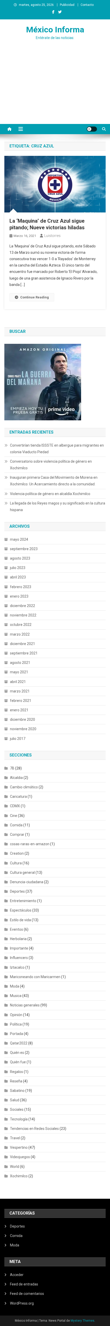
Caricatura (18, 796)
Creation (17, 853)
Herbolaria (18, 939)
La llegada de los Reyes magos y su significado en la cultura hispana (57, 506)
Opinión (16, 1015)
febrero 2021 (20, 701)
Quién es (17, 1053)
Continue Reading (34, 297)
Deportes (17, 891)
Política (16, 1024)
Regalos (16, 1072)
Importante (19, 948)
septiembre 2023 (24, 549)
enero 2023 (19, 596)
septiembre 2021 (24, 653)
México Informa (55, 29)
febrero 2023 (20, 587)
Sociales (17, 1109)
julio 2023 (17, 568)
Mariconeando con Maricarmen (35, 977)
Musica (15, 996)
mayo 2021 (19, 672)
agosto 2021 (20, 663)
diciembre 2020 (22, 719)
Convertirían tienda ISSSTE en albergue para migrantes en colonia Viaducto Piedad (57, 448)
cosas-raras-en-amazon (29, 844)
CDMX (15, 806)
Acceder (17, 1275)
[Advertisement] (55, 92)
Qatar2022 (18, 1043)
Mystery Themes (82, 1320)
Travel (15, 1138)
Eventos (16, 929)
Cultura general (22, 872)
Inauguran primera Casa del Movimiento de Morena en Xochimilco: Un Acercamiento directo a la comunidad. (53, 480)
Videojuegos (20, 1157)
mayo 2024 (19, 539)
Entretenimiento (23, 901)
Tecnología (19, 1119)
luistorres (52, 236)
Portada (16, 1034)
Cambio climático (24, 787)
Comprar (17, 834)
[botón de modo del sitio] (92, 129)
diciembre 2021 (22, 644)
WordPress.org (22, 1303)
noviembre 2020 (23, 729)
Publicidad (67, 5)
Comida (16, 825)
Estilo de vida (20, 920)
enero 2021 (19, 710)
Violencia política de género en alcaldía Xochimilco (50, 494)
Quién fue (18, 1062)
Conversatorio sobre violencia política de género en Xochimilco (51, 464)
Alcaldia (16, 778)
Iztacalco (17, 967)
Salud (14, 1100)
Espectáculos (20, 910)
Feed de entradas (24, 1284)
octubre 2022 (20, 625)
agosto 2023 (20, 558)
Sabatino (17, 1091)
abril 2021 (18, 682)
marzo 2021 (20, 691)
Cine (13, 816)
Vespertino (19, 1147)
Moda (14, 986)
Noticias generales (25, 1005)
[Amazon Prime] (42, 382)
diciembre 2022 (22, 606)
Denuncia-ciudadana (26, 882)
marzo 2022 (20, 634)
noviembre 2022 (23, 615)
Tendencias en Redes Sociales (34, 1129)
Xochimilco (19, 1176)
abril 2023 (18, 577)
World (14, 1167)
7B (12, 768)
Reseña (16, 1081)
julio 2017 (17, 739)
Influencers (19, 958)
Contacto (87, 5)
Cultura (16, 863)
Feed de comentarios (27, 1294)
